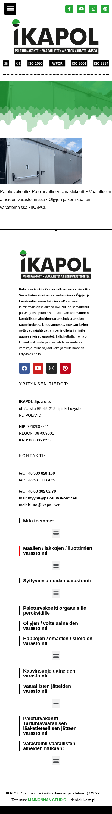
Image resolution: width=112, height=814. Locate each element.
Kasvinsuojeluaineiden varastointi (49, 673)
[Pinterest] (65, 368)
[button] (10, 9)
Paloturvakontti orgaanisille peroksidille (54, 610)
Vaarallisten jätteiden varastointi (47, 688)
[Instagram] (51, 368)
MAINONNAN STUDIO (46, 800)
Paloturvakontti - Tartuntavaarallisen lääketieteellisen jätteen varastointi (50, 726)
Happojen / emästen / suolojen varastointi (57, 641)
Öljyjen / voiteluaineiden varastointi (50, 626)
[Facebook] (24, 368)
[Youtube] (38, 368)
